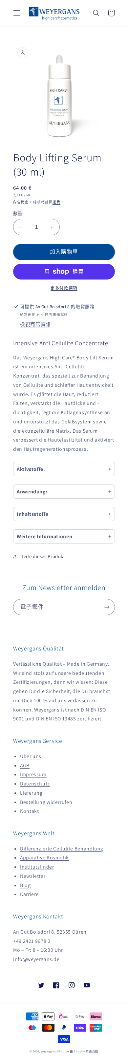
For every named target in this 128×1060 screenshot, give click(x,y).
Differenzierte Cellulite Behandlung (61, 848)
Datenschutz (35, 783)
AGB (25, 765)
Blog (25, 885)
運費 (56, 202)
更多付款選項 (64, 288)
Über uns (30, 756)
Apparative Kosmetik (44, 857)
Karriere (29, 894)
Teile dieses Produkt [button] (43, 556)
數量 (18, 213)
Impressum (33, 774)
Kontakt (29, 811)
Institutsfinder (37, 866)
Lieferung (31, 792)
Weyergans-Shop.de (55, 1051)
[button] (16, 12)
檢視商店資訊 (35, 324)
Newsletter (32, 876)
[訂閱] (107, 607)
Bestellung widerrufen (46, 802)
